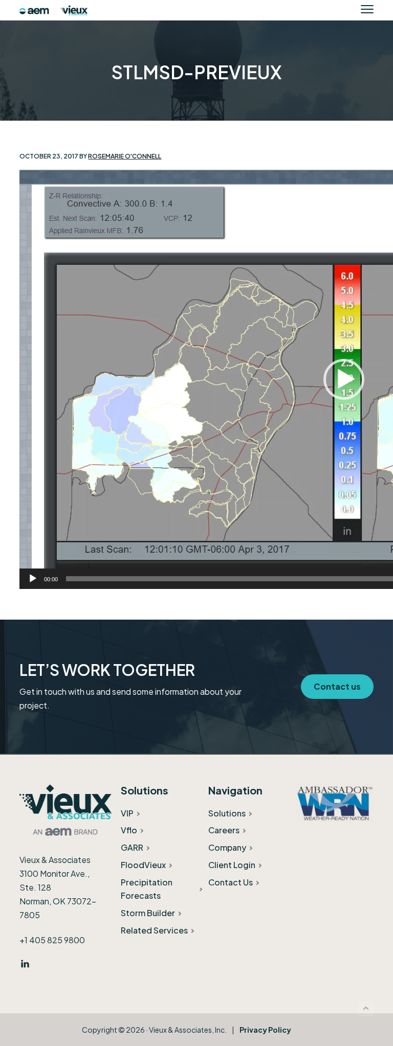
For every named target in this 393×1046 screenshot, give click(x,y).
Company (227, 847)
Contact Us (230, 882)
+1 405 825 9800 (52, 940)
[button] (343, 379)
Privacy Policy (265, 1029)
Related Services (154, 930)
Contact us (337, 686)
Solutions (227, 813)
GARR (132, 847)
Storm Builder (148, 912)
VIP (127, 813)
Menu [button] (356, 9)
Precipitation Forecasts (146, 889)
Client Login (231, 864)
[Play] (33, 579)
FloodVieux (143, 864)
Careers (223, 830)
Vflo (129, 830)
